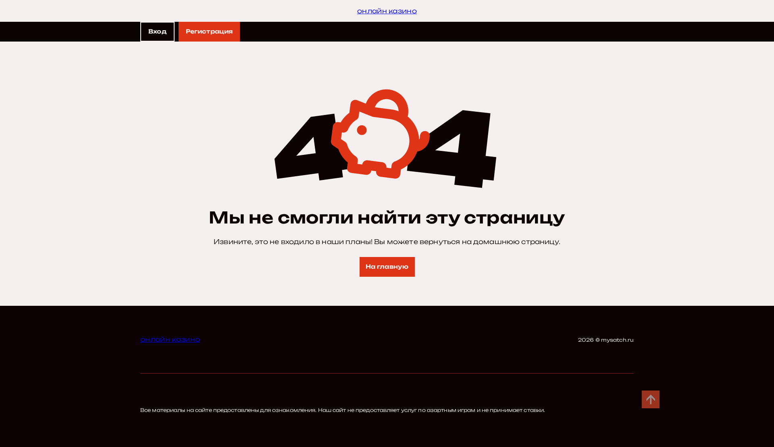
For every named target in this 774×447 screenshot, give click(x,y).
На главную (387, 266)
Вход (157, 31)
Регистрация (209, 31)
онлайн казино (387, 11)
